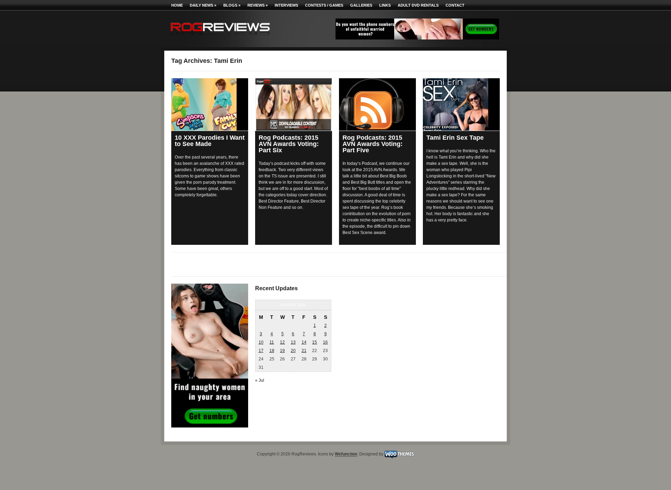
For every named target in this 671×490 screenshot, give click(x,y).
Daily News (203, 5)
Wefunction (346, 454)
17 (261, 350)
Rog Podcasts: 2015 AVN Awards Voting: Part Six (289, 144)
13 (293, 342)
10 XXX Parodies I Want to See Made (210, 140)
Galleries (361, 5)
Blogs (231, 5)
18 (271, 350)
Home (177, 5)
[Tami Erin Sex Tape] (461, 104)
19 (282, 350)
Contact (455, 5)
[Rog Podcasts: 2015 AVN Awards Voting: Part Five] (377, 104)
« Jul (259, 380)
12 (282, 342)
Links (385, 5)
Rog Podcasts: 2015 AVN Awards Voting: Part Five (372, 144)
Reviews (257, 5)
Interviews (286, 5)
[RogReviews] (220, 36)
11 (271, 342)
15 (314, 342)
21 (304, 350)
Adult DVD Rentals (418, 5)
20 (293, 350)
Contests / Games (324, 5)
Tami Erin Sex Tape (455, 137)
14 (304, 342)
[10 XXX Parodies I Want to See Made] (209, 104)
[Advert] (417, 38)
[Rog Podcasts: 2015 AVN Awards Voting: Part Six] (293, 104)
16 (325, 342)
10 (261, 342)
